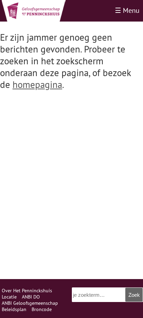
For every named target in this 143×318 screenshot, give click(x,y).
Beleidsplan (14, 309)
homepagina (37, 84)
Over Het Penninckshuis (27, 290)
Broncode (42, 309)
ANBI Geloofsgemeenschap (30, 303)
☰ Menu (127, 10)
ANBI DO (31, 297)
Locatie (9, 297)
